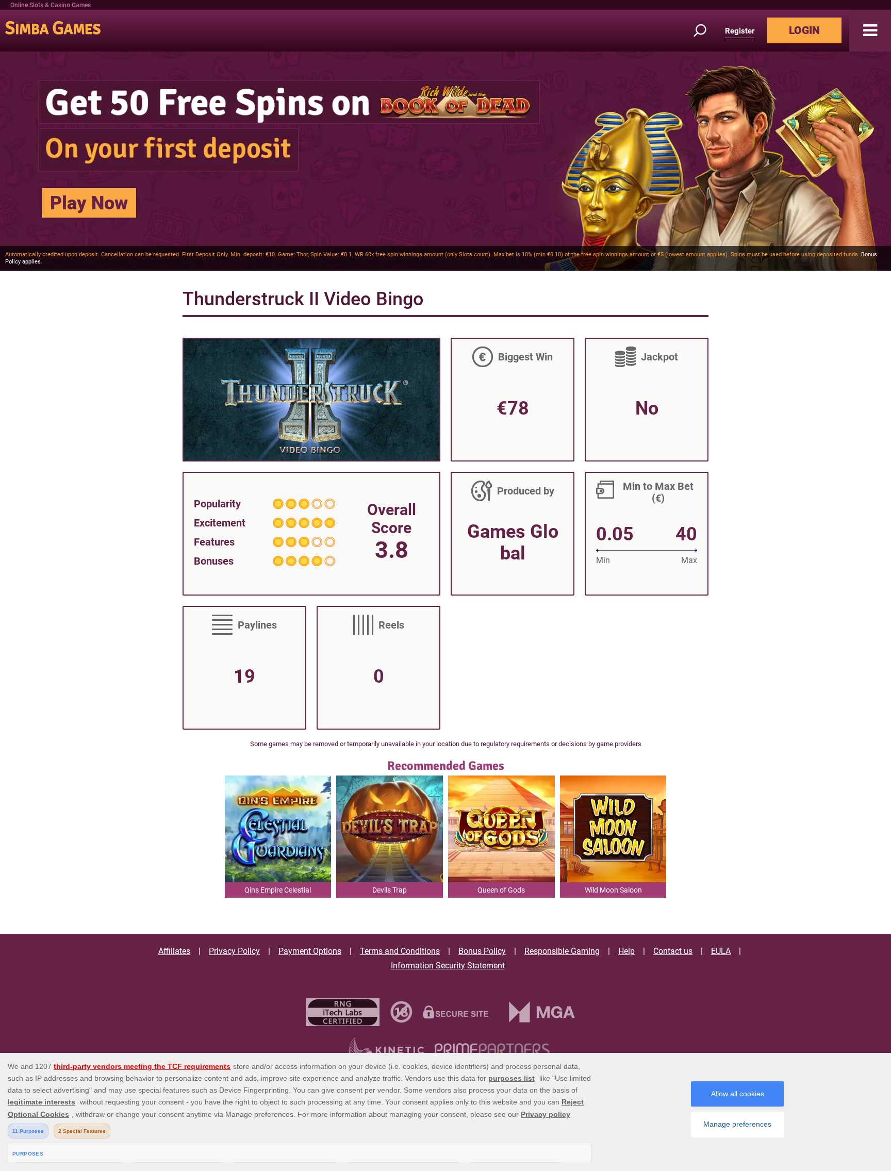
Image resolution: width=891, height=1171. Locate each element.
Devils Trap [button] (389, 890)
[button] (870, 31)
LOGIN (804, 30)
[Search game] (706, 31)
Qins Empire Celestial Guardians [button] (277, 892)
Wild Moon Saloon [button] (613, 890)
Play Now (89, 203)
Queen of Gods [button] (501, 890)
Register (739, 31)
